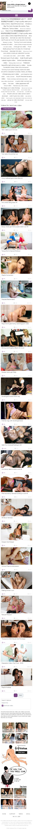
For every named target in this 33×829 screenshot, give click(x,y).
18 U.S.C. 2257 (16, 816)
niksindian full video (15, 51)
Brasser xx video (7, 42)
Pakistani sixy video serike (20, 85)
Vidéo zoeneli (10, 76)
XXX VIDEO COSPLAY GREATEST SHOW (16, 53)
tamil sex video (8, 705)
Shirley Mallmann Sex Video (8, 91)
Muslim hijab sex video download (11, 89)
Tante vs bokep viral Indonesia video (17, 79)
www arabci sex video (9, 55)
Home (4, 814)
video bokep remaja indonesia (23, 44)
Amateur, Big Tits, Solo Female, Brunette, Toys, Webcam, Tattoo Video (17, 26)
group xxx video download (15, 100)
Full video (11, 83)
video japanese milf (22, 83)
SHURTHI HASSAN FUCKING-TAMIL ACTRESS (16, 72)
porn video (21, 56)
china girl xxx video (20, 47)
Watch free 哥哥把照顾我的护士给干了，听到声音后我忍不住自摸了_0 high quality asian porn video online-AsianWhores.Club (16, 33)
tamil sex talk (20, 91)
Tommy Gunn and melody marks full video (16, 69)
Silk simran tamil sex (27, 88)
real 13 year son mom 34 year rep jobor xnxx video (16, 40)
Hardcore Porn (13, 828)
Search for (5, 703)
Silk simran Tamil (27, 51)
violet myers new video (16, 96)
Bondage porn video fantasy (10, 88)
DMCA (28, 814)
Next (20, 695)
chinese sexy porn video (10, 74)
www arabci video (25, 89)
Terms (21, 814)
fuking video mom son (15, 63)
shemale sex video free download (20, 38)
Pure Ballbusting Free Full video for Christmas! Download (16, 49)
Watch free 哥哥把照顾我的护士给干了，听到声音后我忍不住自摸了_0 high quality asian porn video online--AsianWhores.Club (16, 21)
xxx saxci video (7, 46)
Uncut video (7, 85)
